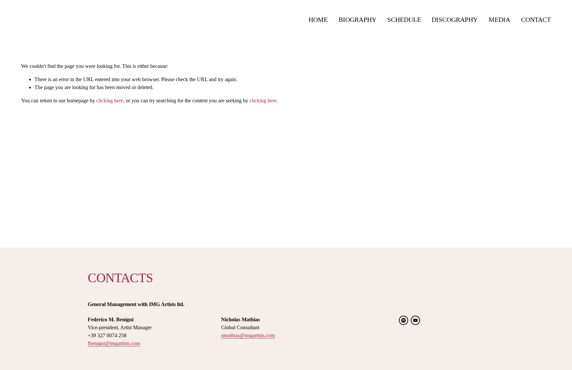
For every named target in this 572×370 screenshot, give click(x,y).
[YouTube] (415, 320)
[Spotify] (403, 320)
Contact (536, 19)
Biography (357, 19)
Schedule (404, 19)
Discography (455, 19)
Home (318, 19)
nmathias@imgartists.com (248, 335)
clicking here (109, 100)
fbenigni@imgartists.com (114, 343)
